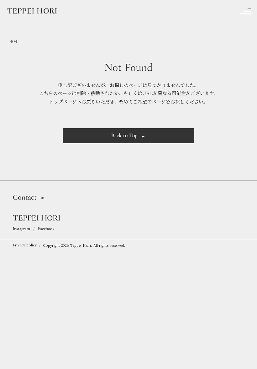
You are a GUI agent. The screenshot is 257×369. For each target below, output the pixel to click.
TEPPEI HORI (36, 218)
